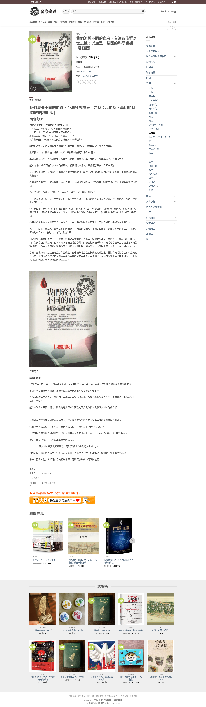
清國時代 (153, 104)
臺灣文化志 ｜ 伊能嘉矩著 (44, 560)
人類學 (152, 133)
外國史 (152, 181)
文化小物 (88, 22)
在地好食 (63, 22)
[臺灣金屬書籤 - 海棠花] (42, 609)
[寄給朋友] (94, 82)
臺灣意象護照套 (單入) (101, 630)
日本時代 (153, 108)
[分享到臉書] (79, 82)
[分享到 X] (84, 82)
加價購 (149, 233)
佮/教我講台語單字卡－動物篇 (131, 678)
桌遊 (103, 22)
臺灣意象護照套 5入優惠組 (72, 677)
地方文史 (153, 173)
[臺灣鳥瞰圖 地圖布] (160, 609)
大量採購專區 (153, 51)
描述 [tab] (31, 100)
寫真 (151, 120)
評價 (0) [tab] (38, 100)
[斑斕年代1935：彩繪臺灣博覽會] (101, 656)
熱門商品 (42, 22)
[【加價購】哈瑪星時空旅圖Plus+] (160, 656)
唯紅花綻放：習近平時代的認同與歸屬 (43, 678)
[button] (169, 11)
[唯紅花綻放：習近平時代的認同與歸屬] (42, 656)
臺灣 (91, 76)
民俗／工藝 (154, 149)
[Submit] (143, 11)
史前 (151, 88)
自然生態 (153, 165)
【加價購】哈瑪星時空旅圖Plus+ (160, 678)
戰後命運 (153, 112)
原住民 (152, 96)
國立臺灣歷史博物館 (156, 56)
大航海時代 (154, 100)
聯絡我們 (161, 2)
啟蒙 (151, 116)
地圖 (56, 22)
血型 (96, 76)
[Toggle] (175, 56)
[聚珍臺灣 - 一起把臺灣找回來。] (43, 11)
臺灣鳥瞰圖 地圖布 (160, 630)
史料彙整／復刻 (156, 124)
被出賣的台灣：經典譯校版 (131, 630)
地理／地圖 (154, 129)
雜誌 (148, 196)
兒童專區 (110, 22)
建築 (151, 141)
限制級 (149, 67)
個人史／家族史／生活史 (159, 137)
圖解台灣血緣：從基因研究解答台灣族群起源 (119, 561)
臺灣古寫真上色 (136, 2)
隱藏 (148, 239)
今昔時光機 (150, 2)
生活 (151, 92)
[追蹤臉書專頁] (170, 2)
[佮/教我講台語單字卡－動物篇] (131, 656)
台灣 (82, 76)
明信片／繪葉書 (154, 206)
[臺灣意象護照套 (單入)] (101, 609)
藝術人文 (153, 145)
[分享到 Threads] (89, 82)
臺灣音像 (150, 61)
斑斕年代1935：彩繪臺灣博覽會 (102, 678)
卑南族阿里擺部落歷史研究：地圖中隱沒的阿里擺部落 (83, 561)
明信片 (96, 22)
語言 (151, 157)
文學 (151, 169)
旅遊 (151, 153)
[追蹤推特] (172, 2)
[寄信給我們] (175, 2)
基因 (87, 76)
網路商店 (112, 2)
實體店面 (102, 2)
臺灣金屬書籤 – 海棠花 (43, 630)
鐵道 (80, 22)
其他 (151, 190)
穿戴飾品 (72, 22)
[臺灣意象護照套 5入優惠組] (72, 656)
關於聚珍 (91, 2)
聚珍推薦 (33, 22)
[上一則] (174, 28)
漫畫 (151, 161)
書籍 (50, 22)
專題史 (152, 186)
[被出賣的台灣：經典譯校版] (131, 609)
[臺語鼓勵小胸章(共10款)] (72, 609)
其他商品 (150, 228)
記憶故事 (123, 2)
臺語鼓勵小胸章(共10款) (72, 630)
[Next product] (169, 28)
